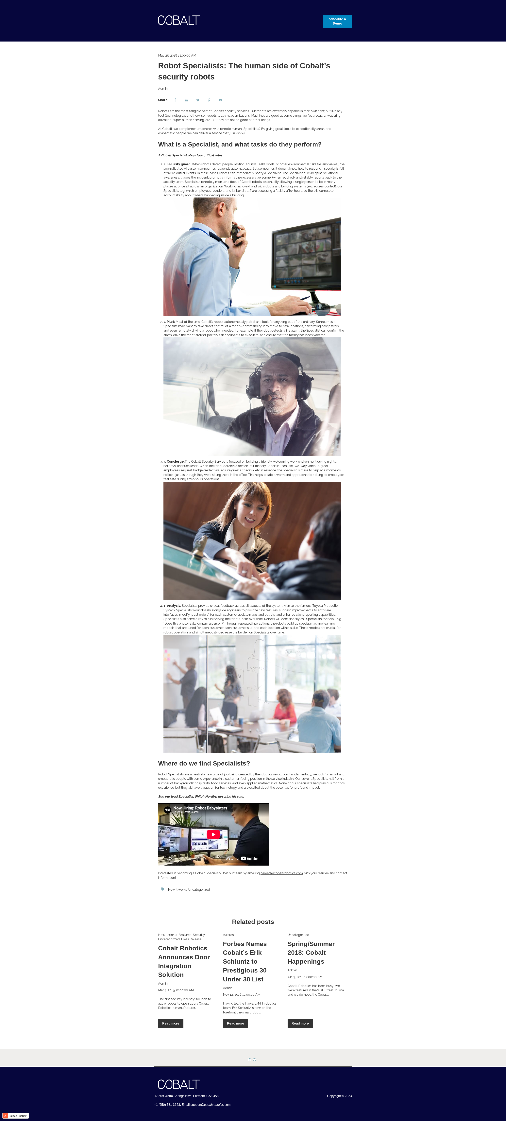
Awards (228, 935)
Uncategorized (199, 889)
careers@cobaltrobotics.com (282, 873)
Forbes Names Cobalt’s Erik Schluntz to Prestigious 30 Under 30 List (245, 961)
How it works (177, 889)
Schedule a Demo (337, 21)
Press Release (191, 939)
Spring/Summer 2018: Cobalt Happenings (311, 952)
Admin (163, 89)
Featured (185, 935)
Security (199, 935)
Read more (170, 1023)
